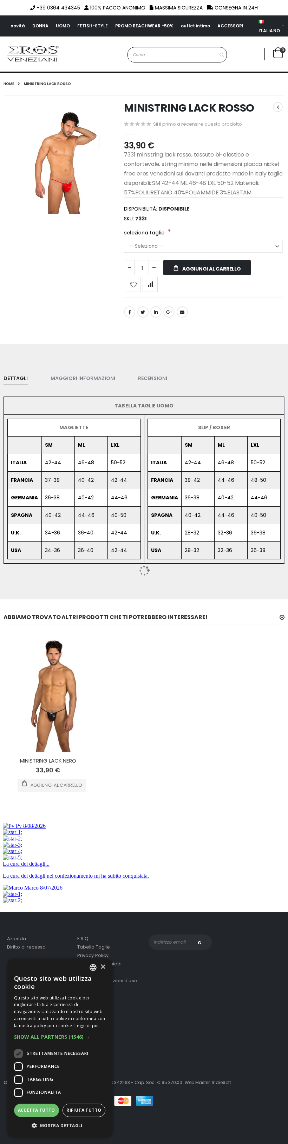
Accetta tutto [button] (36, 1110)
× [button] (102, 967)
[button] (59, 1037)
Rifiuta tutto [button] (83, 1110)
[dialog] (59, 1048)
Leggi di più (86, 1026)
